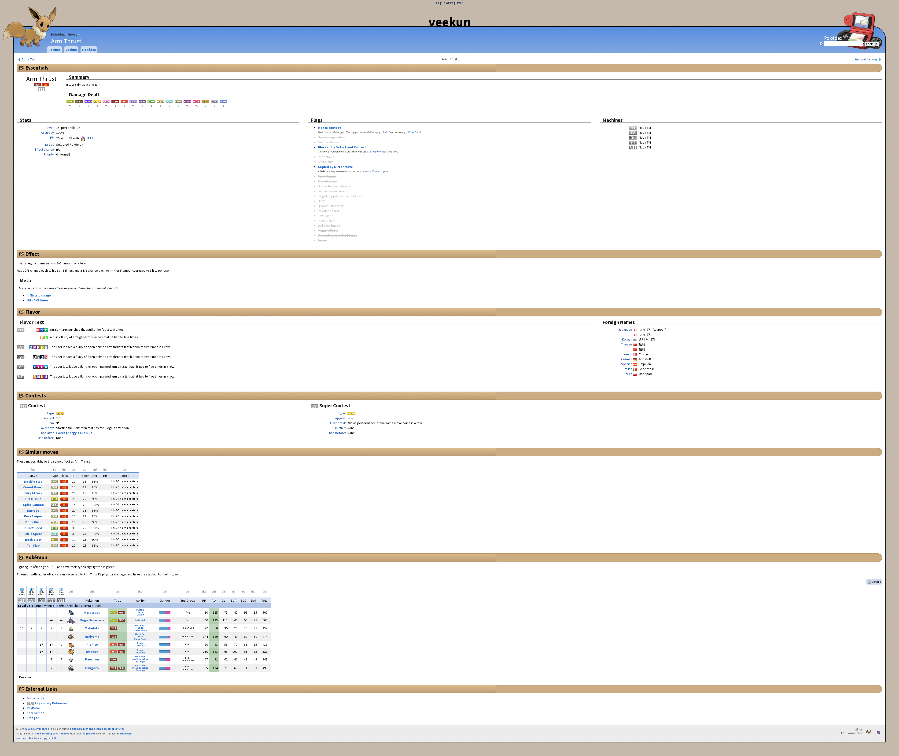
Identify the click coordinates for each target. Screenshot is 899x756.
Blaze (140, 643)
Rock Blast (33, 539)
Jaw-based (325, 216)
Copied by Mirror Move (335, 167)
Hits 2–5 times (37, 300)
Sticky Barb (413, 132)
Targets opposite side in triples (340, 196)
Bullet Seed (33, 528)
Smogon (33, 718)
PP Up (91, 138)
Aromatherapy (866, 59)
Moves (72, 34)
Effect (32, 254)
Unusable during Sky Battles (337, 235)
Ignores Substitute (331, 206)
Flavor (32, 312)
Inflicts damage (39, 295)
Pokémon (36, 557)
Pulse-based (326, 221)
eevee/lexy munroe (36, 728)
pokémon (76, 728)
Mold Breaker (140, 659)
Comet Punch (33, 487)
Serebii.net (35, 713)
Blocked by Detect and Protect (342, 147)
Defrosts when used (332, 191)
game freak (103, 728)
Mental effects (328, 230)
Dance (322, 240)
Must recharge (328, 142)
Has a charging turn (331, 137)
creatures (118, 728)
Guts (140, 612)
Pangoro (92, 668)
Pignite (92, 644)
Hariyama (92, 636)
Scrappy (140, 661)
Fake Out (85, 433)
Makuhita (92, 628)
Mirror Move (370, 171)
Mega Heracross (92, 620)
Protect (383, 151)
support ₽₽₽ (48, 738)
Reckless (140, 652)
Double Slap (33, 481)
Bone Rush (33, 522)
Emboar (92, 651)
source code (24, 738)
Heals (322, 201)
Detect (372, 151)
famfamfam (124, 733)
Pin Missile (33, 499)
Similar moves (41, 452)
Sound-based (327, 181)
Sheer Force (140, 630)
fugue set (89, 733)
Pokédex (58, 34)
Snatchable (326, 162)
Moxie (140, 614)
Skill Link (140, 620)
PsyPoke (33, 708)
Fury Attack (33, 493)
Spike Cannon (33, 505)
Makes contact (329, 128)
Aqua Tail (28, 59)
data (36, 738)
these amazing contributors (51, 733)
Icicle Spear (33, 534)
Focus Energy (66, 433)
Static (385, 132)
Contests (35, 395)
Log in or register (449, 3)
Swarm (140, 609)
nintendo (89, 728)
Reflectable (326, 157)
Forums (54, 50)
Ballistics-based (329, 225)
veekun (449, 22)
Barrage (33, 510)
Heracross (92, 612)
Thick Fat (140, 625)
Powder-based (328, 211)
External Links (41, 689)
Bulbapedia (35, 698)
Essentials (36, 67)
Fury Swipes (33, 516)
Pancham (92, 659)
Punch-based (327, 176)
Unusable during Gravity (334, 186)
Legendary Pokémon (51, 703)
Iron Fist (140, 656)
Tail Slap (33, 545)
